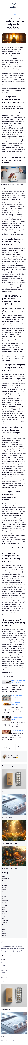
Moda (3, 898)
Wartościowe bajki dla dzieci (10, 843)
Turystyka (4, 924)
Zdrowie (4, 935)
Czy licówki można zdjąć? (17, 730)
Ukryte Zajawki (5, 927)
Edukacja (4, 885)
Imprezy (4, 894)
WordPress (20, 1043)
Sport (3, 918)
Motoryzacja (5, 900)
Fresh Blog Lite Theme (6, 1043)
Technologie (5, 920)
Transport (4, 922)
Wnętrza (4, 933)
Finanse (4, 887)
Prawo (14, 14)
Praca (3, 907)
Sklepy (4, 916)
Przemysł (4, 911)
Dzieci (3, 880)
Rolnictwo (4, 913)
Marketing (4, 896)
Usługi (3, 931)
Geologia (4, 889)
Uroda (3, 929)
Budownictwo (5, 878)
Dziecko (4, 883)
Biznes (3, 876)
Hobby (3, 891)
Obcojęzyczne (5, 905)
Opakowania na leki (7, 792)
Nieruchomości (5, 902)
